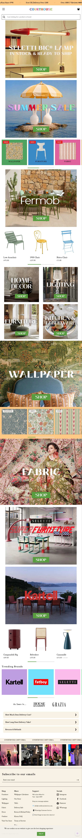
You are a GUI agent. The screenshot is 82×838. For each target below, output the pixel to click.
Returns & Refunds (13, 729)
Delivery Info (18, 808)
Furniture (5, 794)
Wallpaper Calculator (21, 794)
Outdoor (4, 816)
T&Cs (16, 803)
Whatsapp (63, 808)
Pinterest (63, 803)
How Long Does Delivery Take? (18, 722)
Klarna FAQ (18, 816)
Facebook (63, 799)
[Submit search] (4, 17)
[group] (14, 152)
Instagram (63, 794)
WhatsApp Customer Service (43, 810)
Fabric (4, 808)
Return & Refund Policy (22, 812)
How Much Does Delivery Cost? (18, 714)
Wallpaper (5, 803)
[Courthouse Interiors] (41, 9)
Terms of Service (20, 821)
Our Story (17, 799)
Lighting (4, 799)
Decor (4, 812)
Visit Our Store (7, 821)
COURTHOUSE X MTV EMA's (20, 740)
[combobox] (41, 17)
